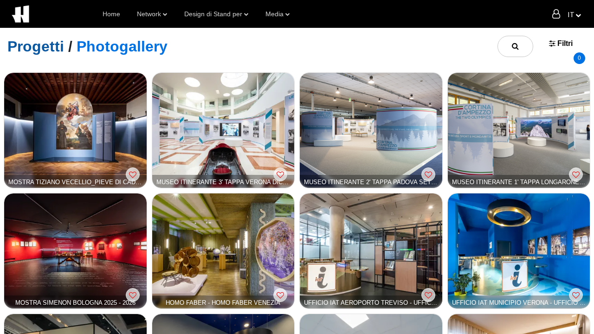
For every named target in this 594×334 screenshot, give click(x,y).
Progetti (35, 46)
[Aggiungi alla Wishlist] (133, 174)
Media (274, 14)
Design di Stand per (213, 14)
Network (149, 14)
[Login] (556, 14)
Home (111, 14)
